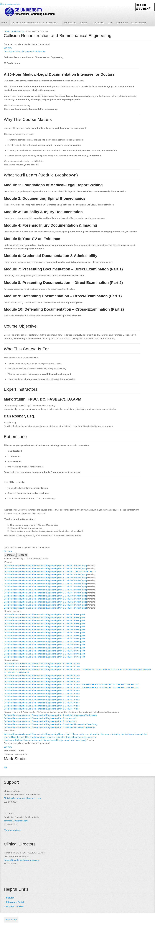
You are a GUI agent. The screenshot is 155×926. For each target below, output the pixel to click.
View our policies (12, 830)
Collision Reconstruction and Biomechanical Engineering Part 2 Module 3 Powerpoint (45, 638)
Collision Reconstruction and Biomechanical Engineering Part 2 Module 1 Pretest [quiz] (45, 583)
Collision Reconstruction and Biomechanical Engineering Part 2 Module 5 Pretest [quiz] (45, 596)
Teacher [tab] (42, 51)
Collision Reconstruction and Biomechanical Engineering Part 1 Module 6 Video (42, 681)
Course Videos (11, 660)
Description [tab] (9, 51)
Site (5, 767)
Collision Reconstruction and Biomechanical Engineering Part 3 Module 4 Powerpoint (45, 657)
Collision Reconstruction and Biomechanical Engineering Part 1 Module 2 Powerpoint (45, 617)
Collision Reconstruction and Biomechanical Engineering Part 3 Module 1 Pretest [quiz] (45, 599)
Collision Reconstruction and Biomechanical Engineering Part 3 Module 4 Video (42, 709)
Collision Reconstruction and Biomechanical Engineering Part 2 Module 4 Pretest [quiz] (45, 592)
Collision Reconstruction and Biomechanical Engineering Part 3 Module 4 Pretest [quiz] (45, 608)
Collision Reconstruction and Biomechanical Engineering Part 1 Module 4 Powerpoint (45, 623)
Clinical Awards (139, 22)
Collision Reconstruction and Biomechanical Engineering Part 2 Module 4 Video (42, 693)
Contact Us (98, 22)
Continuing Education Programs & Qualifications (34, 22)
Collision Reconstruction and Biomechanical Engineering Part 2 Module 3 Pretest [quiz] (45, 589)
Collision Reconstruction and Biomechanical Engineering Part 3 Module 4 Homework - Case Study (51, 724)
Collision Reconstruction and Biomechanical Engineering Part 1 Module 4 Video (42, 675)
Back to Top (11, 919)
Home (4, 22)
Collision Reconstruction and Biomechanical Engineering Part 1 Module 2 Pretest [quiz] (45, 568)
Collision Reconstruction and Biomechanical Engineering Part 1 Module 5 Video (42, 678)
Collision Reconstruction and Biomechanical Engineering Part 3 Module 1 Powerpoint (45, 647)
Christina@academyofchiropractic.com (22, 798)
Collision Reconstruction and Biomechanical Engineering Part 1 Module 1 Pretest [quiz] (45, 565)
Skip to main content (10, 4)
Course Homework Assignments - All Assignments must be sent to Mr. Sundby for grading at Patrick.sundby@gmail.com (61, 712)
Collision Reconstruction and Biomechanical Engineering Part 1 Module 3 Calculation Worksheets (50, 715)
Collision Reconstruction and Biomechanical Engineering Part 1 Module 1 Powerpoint (45, 614)
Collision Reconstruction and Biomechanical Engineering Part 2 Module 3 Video (42, 690)
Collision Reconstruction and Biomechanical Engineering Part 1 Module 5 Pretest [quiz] (45, 577)
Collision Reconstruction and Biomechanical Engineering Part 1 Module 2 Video (42, 666)
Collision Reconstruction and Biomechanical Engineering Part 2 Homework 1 (40, 718)
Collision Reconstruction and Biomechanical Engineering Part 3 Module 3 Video (42, 706)
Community (122, 22)
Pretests (8, 562)
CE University (17, 31)
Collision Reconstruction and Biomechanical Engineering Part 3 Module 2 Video (42, 702)
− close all (22, 554)
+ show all (10, 554)
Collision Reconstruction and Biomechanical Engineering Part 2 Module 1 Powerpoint (45, 632)
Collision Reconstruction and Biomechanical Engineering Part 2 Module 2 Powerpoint (45, 635)
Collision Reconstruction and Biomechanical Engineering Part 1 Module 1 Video (42, 663)
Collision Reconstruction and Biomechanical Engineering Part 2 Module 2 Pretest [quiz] (45, 586)
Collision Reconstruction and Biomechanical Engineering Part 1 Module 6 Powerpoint (45, 629)
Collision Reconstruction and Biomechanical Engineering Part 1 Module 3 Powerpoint (45, 620)
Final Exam (9, 730)
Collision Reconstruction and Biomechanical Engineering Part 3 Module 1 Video (42, 699)
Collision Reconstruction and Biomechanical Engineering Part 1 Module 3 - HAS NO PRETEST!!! (50, 571)
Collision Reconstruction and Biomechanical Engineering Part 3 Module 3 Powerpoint (45, 654)
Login (110, 22)
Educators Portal (15, 902)
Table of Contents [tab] (24, 51)
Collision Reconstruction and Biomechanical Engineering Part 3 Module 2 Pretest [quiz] (45, 602)
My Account (70, 22)
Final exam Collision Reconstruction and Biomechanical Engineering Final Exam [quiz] (45, 740)
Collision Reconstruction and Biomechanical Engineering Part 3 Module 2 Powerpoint (45, 651)
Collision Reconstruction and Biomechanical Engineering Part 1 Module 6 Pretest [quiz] (45, 580)
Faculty (83, 22)
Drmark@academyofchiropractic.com (21, 860)
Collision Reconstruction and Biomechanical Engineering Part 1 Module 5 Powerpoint (45, 626)
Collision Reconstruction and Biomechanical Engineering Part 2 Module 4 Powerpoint (45, 641)
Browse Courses (15, 906)
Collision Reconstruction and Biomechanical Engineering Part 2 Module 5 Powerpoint (45, 644)
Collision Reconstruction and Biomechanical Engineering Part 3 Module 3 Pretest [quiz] (45, 605)
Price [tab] (35, 51)
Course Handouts (12, 611)
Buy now (8, 48)
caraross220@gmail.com (16, 820)
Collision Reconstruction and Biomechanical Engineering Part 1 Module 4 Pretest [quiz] (45, 574)
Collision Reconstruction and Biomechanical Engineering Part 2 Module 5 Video (42, 696)
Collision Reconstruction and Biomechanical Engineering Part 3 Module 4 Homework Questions (49, 727)
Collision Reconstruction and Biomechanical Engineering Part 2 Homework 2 (40, 721)
